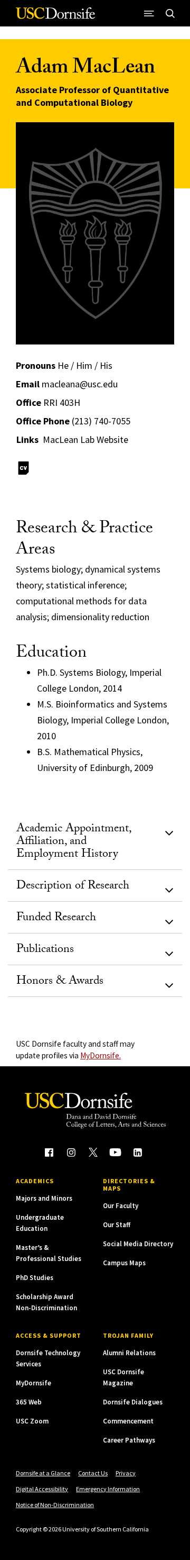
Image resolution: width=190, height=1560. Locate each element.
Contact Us (93, 1473)
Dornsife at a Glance (43, 1473)
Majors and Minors (44, 1198)
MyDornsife (33, 1382)
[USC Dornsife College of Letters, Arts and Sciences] (55, 17)
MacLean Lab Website (85, 439)
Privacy (126, 1473)
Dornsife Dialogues (133, 1402)
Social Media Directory (138, 1243)
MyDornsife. (100, 1055)
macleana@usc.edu (80, 384)
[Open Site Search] (170, 13)
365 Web (29, 1402)
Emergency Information (108, 1489)
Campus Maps (124, 1262)
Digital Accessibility (42, 1489)
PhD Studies (34, 1277)
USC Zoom (32, 1421)
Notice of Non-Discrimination (55, 1505)
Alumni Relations (129, 1352)
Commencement (128, 1421)
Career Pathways (129, 1440)
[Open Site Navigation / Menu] (149, 13)
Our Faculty (120, 1205)
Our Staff (116, 1224)
